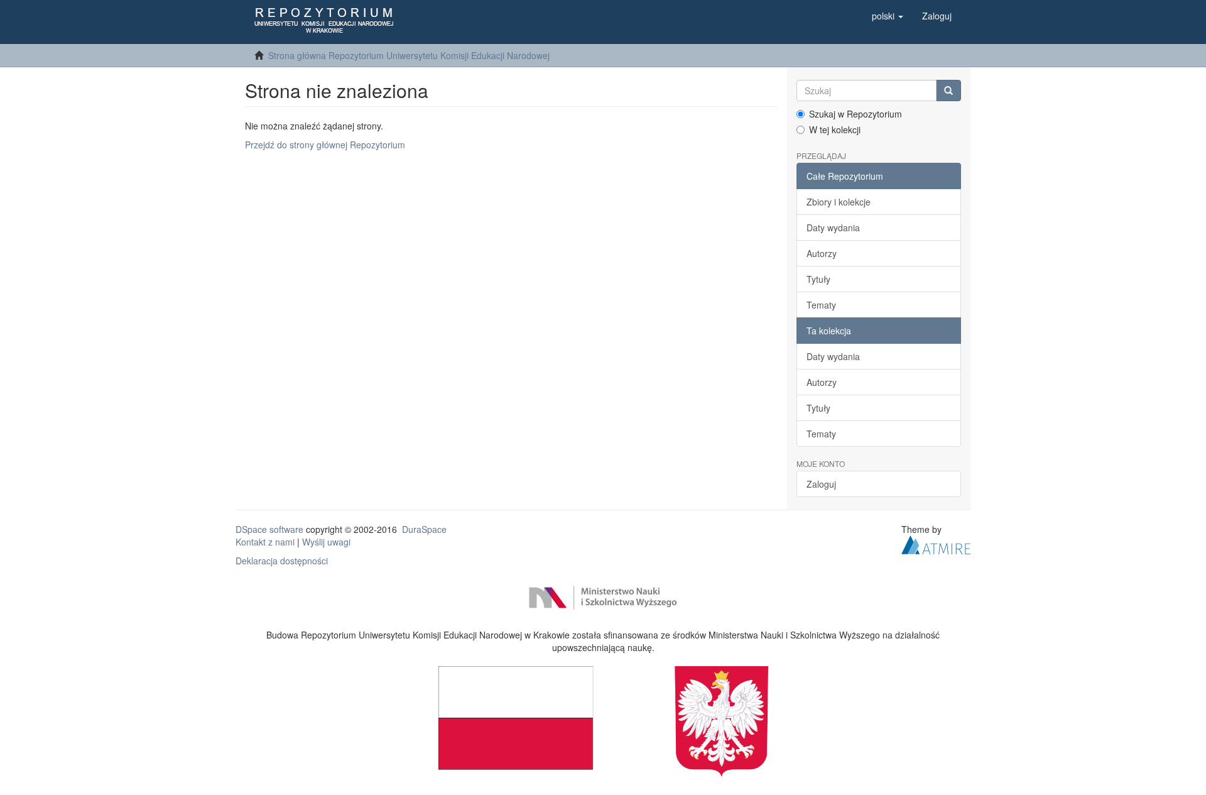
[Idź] (948, 90)
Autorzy (822, 253)
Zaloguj (821, 484)
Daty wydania (833, 227)
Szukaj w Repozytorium (855, 113)
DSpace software (269, 529)
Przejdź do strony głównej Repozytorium (325, 144)
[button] (887, 15)
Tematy (821, 305)
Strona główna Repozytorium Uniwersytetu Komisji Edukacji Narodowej (409, 55)
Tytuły (818, 279)
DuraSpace (424, 529)
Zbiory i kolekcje (839, 201)
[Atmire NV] (935, 543)
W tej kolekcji (835, 129)
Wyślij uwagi (326, 541)
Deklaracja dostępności (282, 560)
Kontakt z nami (265, 541)
